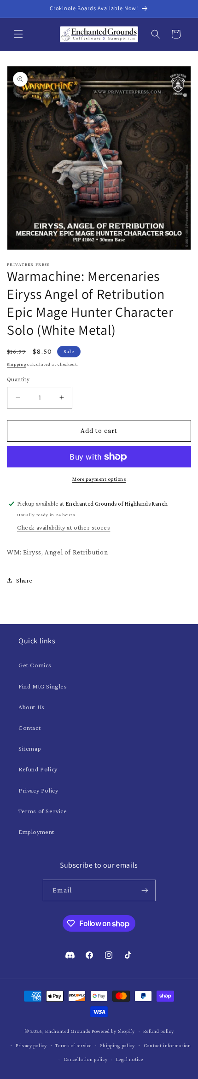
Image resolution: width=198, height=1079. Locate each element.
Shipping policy (117, 1045)
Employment (36, 831)
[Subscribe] (145, 890)
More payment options (99, 479)
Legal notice (129, 1059)
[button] (18, 34)
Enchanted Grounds (67, 1031)
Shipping (16, 364)
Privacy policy (31, 1045)
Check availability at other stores (63, 527)
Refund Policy (38, 769)
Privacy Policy (38, 790)
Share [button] (24, 580)
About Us (31, 707)
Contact (29, 727)
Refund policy (158, 1031)
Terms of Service (42, 811)
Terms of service (73, 1045)
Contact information (167, 1045)
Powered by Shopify (113, 1031)
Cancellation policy (85, 1059)
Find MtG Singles (42, 686)
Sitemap (29, 748)
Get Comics (35, 665)
